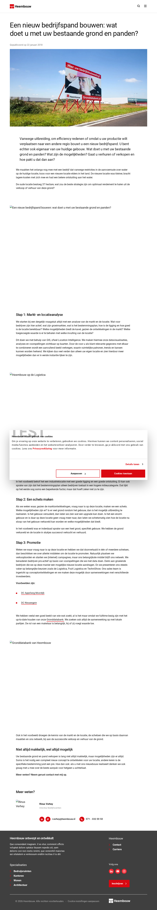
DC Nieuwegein (29, 602)
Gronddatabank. (55, 619)
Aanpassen (76, 473)
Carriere (117, 849)
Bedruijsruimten (22, 871)
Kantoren (19, 875)
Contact (117, 844)
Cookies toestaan (123, 473)
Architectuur (20, 885)
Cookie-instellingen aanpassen (83, 901)
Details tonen (132, 464)
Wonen (17, 880)
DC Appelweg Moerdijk (32, 593)
